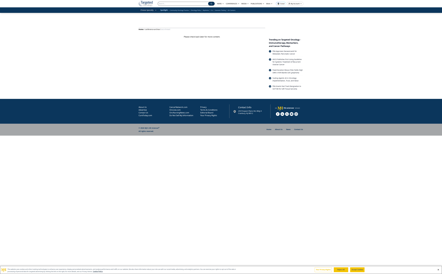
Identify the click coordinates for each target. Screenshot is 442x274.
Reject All (341, 270)
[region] (221, 270)
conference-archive (152, 29)
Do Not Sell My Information (181, 115)
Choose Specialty (146, 10)
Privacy (203, 107)
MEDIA (244, 4)
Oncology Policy (196, 10)
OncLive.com (175, 110)
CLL (212, 10)
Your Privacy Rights (208, 115)
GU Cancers (231, 10)
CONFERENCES (231, 4)
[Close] (438, 269)
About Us (143, 107)
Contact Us (143, 112)
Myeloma (206, 10)
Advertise (143, 110)
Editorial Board (206, 112)
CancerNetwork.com (178, 107)
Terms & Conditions (208, 110)
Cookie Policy (98, 271)
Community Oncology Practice (179, 10)
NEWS (219, 4)
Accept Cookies (357, 270)
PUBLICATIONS (256, 4)
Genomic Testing (220, 10)
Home (141, 29)
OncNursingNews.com (179, 112)
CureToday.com (145, 115)
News (288, 129)
